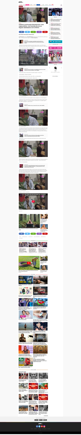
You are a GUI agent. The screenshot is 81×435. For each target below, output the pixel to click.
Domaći (20, 23)
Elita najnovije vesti (24, 236)
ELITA (20, 236)
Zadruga (27, 4)
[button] (19, 246)
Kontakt (32, 428)
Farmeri (38, 4)
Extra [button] (50, 4)
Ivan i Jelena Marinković (37, 236)
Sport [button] (43, 4)
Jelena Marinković (43, 236)
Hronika (34, 4)
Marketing (35, 428)
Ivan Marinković (30, 236)
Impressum (39, 428)
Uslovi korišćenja (44, 428)
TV (40, 4)
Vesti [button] (24, 4)
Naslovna (20, 4)
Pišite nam (48, 428)
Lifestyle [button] (46, 4)
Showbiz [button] (31, 4)
